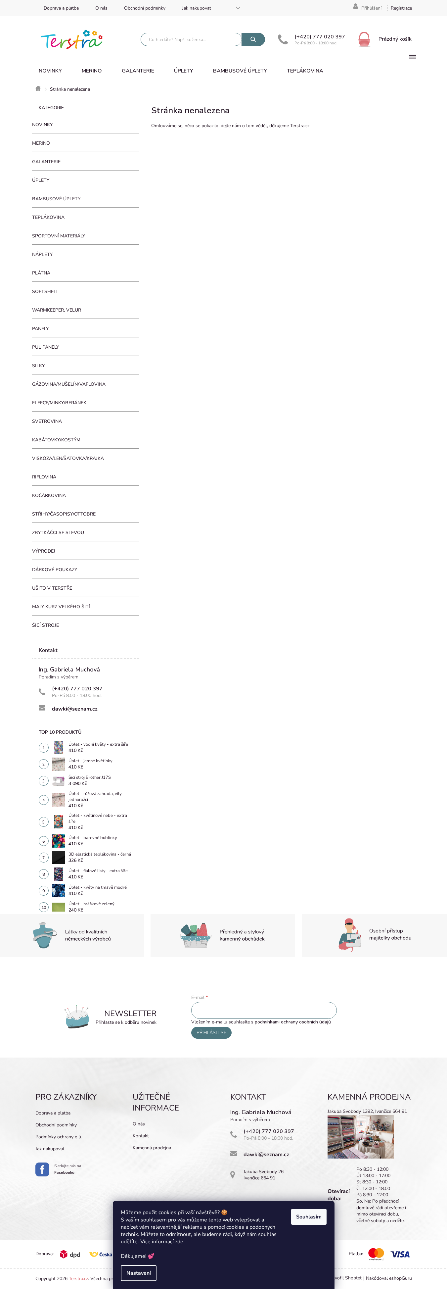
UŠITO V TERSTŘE (52, 588)
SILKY (38, 366)
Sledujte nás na (67, 1169)
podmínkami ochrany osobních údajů (293, 1022)
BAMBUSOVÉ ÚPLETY (56, 199)
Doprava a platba (61, 8)
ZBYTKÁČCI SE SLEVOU (58, 532)
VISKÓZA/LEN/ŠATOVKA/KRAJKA (68, 458)
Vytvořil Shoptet (345, 1278)
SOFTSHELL (45, 291)
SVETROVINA (47, 421)
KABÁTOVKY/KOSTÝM (56, 440)
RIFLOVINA (44, 477)
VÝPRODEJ (43, 551)
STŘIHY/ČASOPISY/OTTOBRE (64, 514)
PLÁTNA (41, 273)
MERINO (41, 143)
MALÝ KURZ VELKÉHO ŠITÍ (61, 607)
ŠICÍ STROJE (45, 625)
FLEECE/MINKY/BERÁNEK (59, 403)
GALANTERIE (46, 162)
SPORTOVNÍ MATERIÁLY (58, 236)
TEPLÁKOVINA (48, 217)
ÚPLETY (40, 180)
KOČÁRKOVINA (49, 495)
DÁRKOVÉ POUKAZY (54, 570)
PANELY (40, 328)
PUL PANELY (45, 347)
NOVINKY (42, 125)
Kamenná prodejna (152, 1148)
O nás (101, 8)
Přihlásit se (211, 1032)
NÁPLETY (42, 254)
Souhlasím (309, 1216)
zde (179, 1241)
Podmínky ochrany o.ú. (58, 1137)
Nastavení (138, 1273)
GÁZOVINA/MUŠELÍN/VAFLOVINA (69, 384)
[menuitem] (50, 71)
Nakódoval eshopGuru (389, 1278)
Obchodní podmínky (144, 8)
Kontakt (141, 1136)
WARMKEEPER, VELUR (56, 310)
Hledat (253, 39)
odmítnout (178, 1234)
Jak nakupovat (196, 8)
